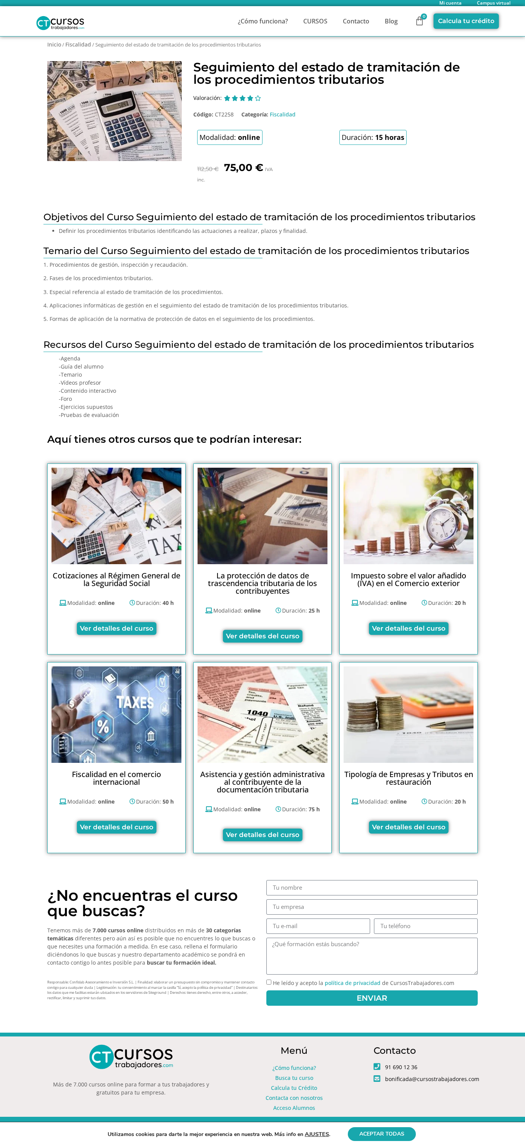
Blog (391, 21)
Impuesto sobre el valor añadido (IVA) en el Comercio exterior (408, 579)
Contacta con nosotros (294, 1097)
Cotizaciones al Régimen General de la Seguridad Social (116, 579)
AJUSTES (317, 1134)
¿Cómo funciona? (263, 21)
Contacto (356, 21)
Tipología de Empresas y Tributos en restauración (408, 778)
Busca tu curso (294, 1077)
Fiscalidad (78, 44)
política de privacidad (352, 983)
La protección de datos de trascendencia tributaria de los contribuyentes (262, 583)
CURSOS (315, 21)
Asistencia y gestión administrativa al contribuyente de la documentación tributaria (262, 782)
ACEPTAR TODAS (381, 1134)
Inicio (54, 44)
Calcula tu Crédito (294, 1087)
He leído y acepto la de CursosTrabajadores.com (363, 983)
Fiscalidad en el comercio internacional (116, 778)
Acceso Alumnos (294, 1107)
